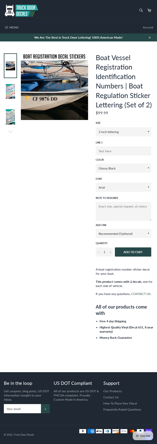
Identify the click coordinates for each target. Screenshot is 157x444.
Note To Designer (107, 198)
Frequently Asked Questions (122, 409)
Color (100, 159)
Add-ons (101, 225)
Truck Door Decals (24, 434)
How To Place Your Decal (120, 403)
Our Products (112, 391)
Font (99, 178)
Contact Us (111, 397)
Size (98, 123)
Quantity (102, 243)
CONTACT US (140, 294)
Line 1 (99, 142)
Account (148, 27)
